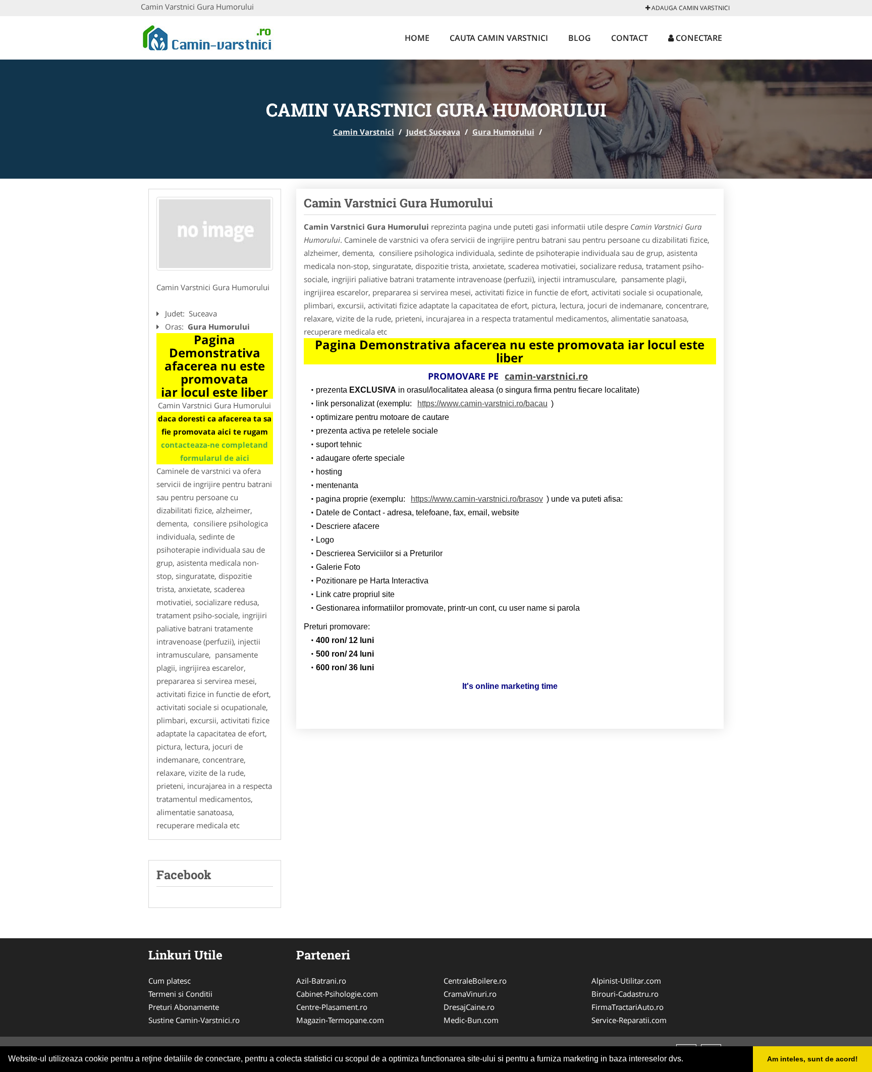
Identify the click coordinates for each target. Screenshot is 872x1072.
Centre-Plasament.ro (331, 1007)
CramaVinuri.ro (470, 994)
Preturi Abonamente (183, 1007)
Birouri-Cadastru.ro (625, 994)
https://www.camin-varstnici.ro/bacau (482, 403)
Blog (579, 37)
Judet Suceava (433, 132)
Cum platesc (169, 981)
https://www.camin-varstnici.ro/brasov (477, 499)
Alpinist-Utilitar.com (626, 981)
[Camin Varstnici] (207, 36)
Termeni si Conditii (180, 994)
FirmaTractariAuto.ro (627, 1007)
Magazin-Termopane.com (340, 1020)
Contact (629, 37)
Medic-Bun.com (471, 1020)
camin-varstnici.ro (546, 376)
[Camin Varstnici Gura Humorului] (214, 234)
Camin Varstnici (363, 132)
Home (417, 37)
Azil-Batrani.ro (321, 981)
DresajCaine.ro (469, 1007)
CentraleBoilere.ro (475, 981)
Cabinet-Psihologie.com (337, 994)
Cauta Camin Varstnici (499, 37)
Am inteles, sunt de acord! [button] (812, 1059)
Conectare (698, 37)
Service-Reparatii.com (629, 1020)
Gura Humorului (503, 132)
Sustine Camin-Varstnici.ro (194, 1020)
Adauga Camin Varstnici (690, 8)
